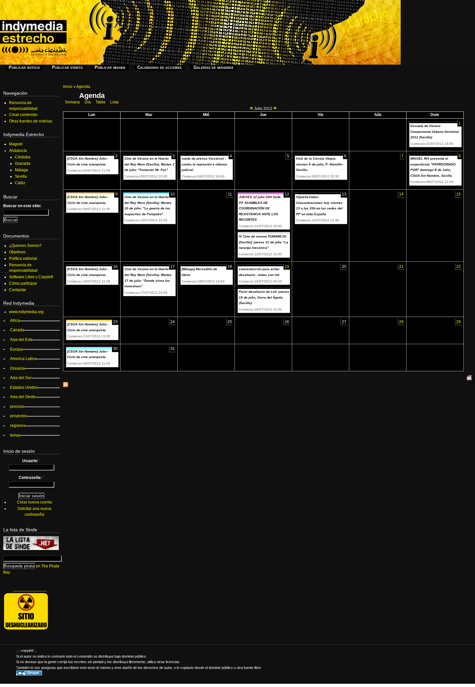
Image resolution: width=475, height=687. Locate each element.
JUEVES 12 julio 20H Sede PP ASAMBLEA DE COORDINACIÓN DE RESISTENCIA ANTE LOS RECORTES (260, 208)
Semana (72, 102)
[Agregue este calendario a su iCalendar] (469, 379)
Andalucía (18, 150)
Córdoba (22, 157)
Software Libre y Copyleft (31, 277)
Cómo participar (23, 283)
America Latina (23, 358)
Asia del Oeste (23, 397)
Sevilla (21, 176)
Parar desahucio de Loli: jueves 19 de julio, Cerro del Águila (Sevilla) (264, 297)
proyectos (18, 416)
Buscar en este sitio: (22, 206)
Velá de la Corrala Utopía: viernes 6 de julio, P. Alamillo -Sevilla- (320, 164)
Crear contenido (23, 114)
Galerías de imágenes (213, 67)
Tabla (100, 102)
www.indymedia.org (26, 312)
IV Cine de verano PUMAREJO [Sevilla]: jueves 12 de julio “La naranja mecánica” (263, 242)
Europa (16, 349)
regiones (18, 425)
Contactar (17, 290)
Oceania (17, 368)
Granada (22, 163)
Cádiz (20, 183)
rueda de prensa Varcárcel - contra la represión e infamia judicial (204, 164)
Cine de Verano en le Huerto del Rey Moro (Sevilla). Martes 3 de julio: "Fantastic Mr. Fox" (149, 164)
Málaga (21, 170)
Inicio (67, 86)
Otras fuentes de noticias (30, 121)
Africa (15, 320)
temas (15, 435)
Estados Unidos (24, 387)
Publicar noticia (24, 67)
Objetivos (17, 252)
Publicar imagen (110, 67)
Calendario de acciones (159, 67)
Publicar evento (67, 67)
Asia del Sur (20, 377)
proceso (17, 406)
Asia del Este (21, 339)
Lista (114, 102)
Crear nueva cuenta (34, 502)
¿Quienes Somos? (25, 245)
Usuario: (31, 461)
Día (88, 102)
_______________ (30, 589)
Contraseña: (31, 477)
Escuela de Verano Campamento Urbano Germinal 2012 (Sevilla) (434, 131)
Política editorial (23, 258)
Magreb (16, 144)
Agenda (83, 86)
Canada (17, 330)
